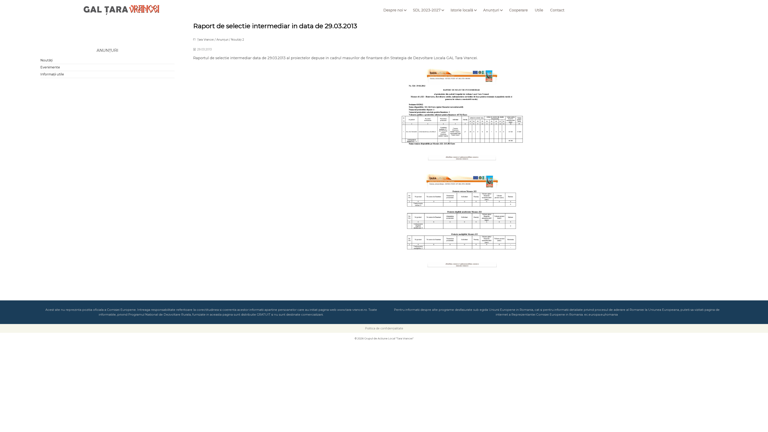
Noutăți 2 (237, 39)
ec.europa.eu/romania (601, 314)
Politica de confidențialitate (384, 328)
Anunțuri (491, 10)
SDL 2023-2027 (427, 10)
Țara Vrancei (205, 39)
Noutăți (46, 60)
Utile (539, 10)
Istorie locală (462, 10)
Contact (557, 10)
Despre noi (393, 10)
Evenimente (50, 67)
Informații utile (52, 74)
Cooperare (518, 10)
